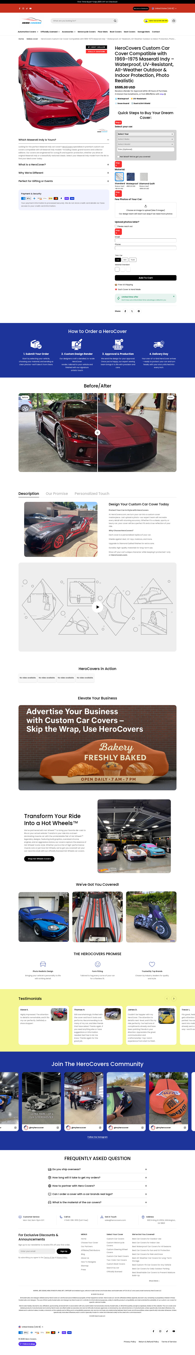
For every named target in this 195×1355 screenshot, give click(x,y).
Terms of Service (168, 1341)
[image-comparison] (97, 432)
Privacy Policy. (62, 1257)
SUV (125, 259)
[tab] (29, 494)
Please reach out (125, 226)
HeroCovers (67, 146)
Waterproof (123, 269)
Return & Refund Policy (149, 1341)
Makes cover (32, 39)
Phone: (118, 244)
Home (21, 39)
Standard (117, 269)
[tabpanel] (97, 529)
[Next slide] (173, 998)
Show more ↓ (154, 1281)
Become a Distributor (141, 9)
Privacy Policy (130, 1341)
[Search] (115, 20)
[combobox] (84, 21)
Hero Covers (30, 1339)
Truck (133, 259)
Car (118, 259)
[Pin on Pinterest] (139, 311)
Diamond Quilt (128, 269)
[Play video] (97, 607)
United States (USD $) (164, 8)
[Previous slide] (167, 998)
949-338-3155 (163, 21)
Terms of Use (49, 1257)
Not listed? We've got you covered (135, 156)
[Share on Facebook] (125, 311)
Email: (117, 237)
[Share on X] (132, 311)
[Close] (174, 296)
